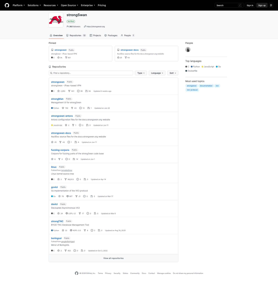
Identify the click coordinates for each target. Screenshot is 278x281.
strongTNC (57, 221)
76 (62, 196)
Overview (58, 35)
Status (125, 273)
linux (53, 166)
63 (89, 91)
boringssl (56, 238)
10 (83, 108)
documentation (206, 86)
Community (135, 273)
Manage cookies (164, 273)
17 (83, 213)
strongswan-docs (61, 133)
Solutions (33, 5)
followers (74, 26)
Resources (50, 5)
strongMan (57, 98)
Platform (17, 5)
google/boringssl (68, 241)
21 (79, 196)
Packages (112, 35)
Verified (71, 21)
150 (66, 108)
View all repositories (113, 258)
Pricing (102, 5)
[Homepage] (7, 5)
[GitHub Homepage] (76, 273)
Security (117, 273)
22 (66, 230)
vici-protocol (192, 90)
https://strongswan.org (96, 26)
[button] (141, 73)
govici (54, 187)
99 (81, 91)
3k (61, 57)
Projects (97, 35)
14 (77, 159)
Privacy (108, 273)
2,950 (62, 91)
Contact (151, 273)
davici (54, 204)
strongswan (57, 81)
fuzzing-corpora (60, 149)
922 (69, 251)
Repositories (77, 35)
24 (61, 213)
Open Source (68, 5)
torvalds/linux (66, 170)
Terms (100, 273)
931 (69, 57)
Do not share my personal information (188, 273)
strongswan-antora (62, 115)
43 (128, 57)
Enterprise (87, 5)
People (129, 35)
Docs (144, 273)
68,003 (70, 179)
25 (120, 57)
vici (217, 86)
